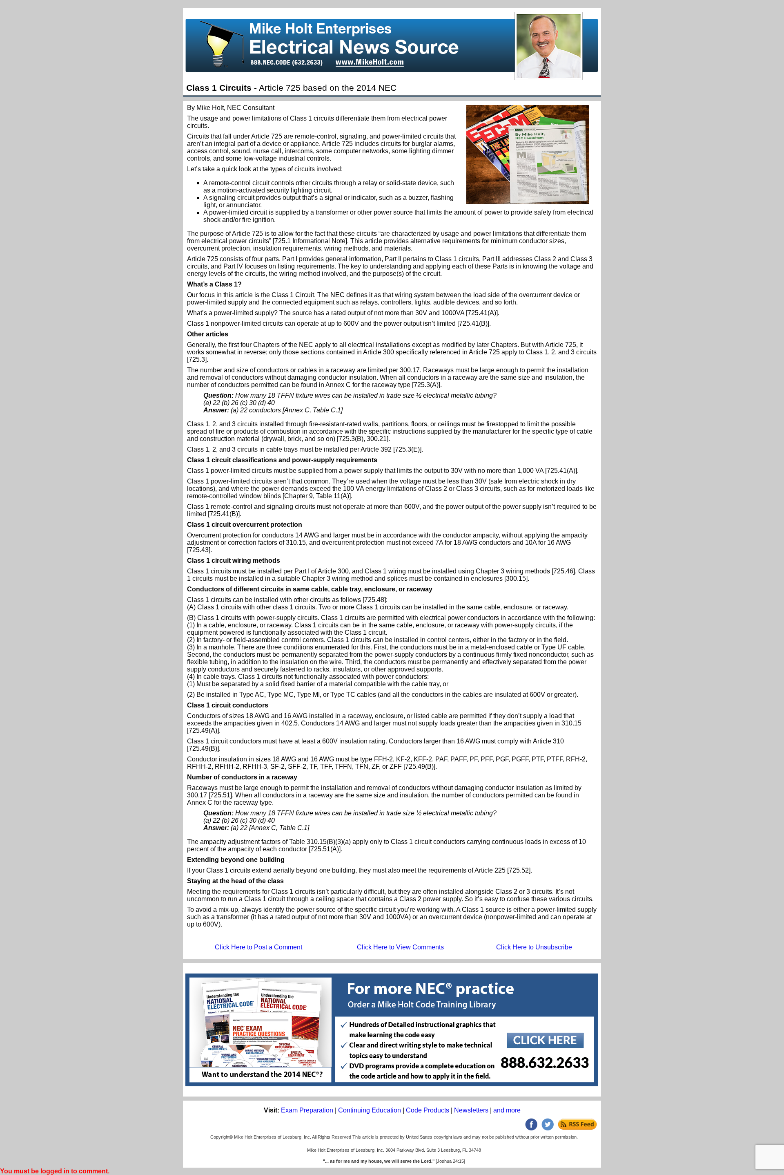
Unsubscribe (534, 947)
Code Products (427, 1110)
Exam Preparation (307, 1110)
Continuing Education (369, 1110)
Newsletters (471, 1110)
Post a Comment (258, 947)
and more (507, 1110)
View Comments (400, 947)
